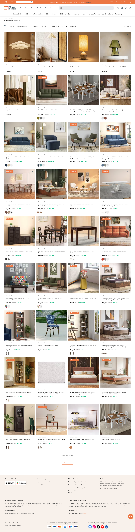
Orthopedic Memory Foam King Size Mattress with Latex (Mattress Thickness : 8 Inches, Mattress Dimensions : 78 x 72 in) (51, 394)
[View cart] (130, 8)
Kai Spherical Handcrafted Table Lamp (81, 67)
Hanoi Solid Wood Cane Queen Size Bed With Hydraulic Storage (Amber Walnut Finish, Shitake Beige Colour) (51, 205)
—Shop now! (89, 2)
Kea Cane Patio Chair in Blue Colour (48, 345)
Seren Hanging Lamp (12, 67)
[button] (31, 2)
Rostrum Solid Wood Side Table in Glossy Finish (83, 298)
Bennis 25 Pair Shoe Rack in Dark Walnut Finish (19, 251)
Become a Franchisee (121, 2)
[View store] (118, 8)
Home (5, 18)
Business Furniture (37, 8)
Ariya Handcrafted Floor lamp (14, 110)
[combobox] (23, 2)
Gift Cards (112, 2)
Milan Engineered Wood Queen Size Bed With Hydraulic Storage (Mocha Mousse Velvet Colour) (83, 394)
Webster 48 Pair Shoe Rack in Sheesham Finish (115, 486)
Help (130, 2)
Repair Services (50, 8)
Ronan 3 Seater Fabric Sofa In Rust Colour (114, 251)
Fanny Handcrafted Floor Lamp (47, 67)
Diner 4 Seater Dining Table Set (111, 439)
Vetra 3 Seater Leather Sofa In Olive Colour (50, 110)
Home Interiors (24, 8)
